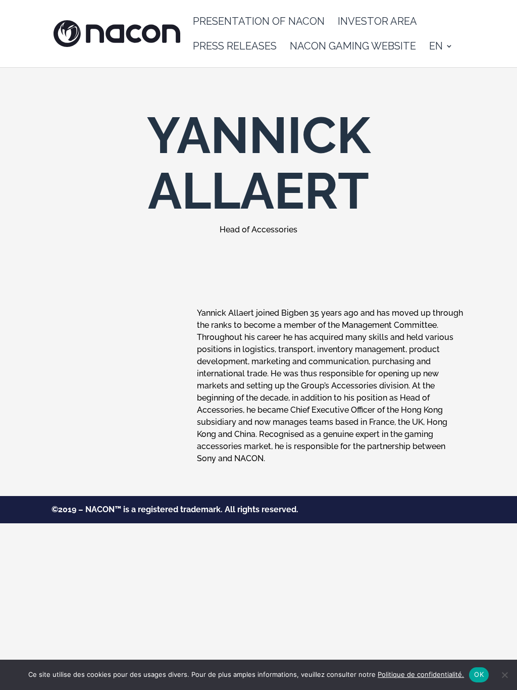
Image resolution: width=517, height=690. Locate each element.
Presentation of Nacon (259, 22)
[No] (504, 675)
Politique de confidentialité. (421, 674)
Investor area (377, 22)
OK (479, 674)
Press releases (235, 47)
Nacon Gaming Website (353, 47)
